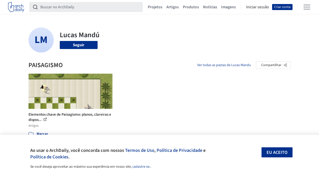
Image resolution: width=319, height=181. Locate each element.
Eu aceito (277, 152)
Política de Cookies (49, 157)
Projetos (155, 7)
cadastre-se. (141, 166)
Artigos (172, 7)
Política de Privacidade (179, 150)
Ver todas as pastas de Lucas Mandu (224, 65)
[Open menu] (307, 7)
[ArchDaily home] (16, 7)
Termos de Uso (139, 150)
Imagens (228, 7)
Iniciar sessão (257, 7)
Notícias (210, 7)
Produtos (191, 7)
